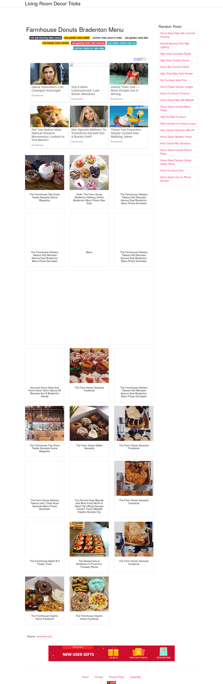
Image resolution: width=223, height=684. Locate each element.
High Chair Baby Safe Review (176, 73)
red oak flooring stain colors (45, 37)
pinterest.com (44, 636)
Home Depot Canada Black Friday (175, 108)
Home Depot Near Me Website (177, 100)
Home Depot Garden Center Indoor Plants (175, 162)
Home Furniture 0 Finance (174, 93)
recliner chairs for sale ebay (89, 48)
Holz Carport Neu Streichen (175, 143)
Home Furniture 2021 (172, 170)
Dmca (85, 677)
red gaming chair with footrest (88, 43)
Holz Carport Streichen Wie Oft (177, 130)
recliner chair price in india (107, 37)
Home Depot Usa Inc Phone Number (175, 178)
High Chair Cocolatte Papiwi (175, 53)
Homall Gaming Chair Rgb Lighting (174, 45)
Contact (99, 677)
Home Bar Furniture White (174, 67)
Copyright (135, 677)
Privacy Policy (116, 677)
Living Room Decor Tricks (52, 3)
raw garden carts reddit (76, 37)
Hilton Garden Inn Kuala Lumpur (178, 123)
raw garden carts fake (136, 37)
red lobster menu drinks (56, 43)
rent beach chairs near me (122, 43)
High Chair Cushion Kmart (174, 60)
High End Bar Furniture (173, 117)
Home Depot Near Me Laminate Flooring (177, 34)
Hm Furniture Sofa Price (173, 80)
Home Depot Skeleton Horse (176, 136)
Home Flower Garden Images (176, 86)
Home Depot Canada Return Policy (176, 151)
